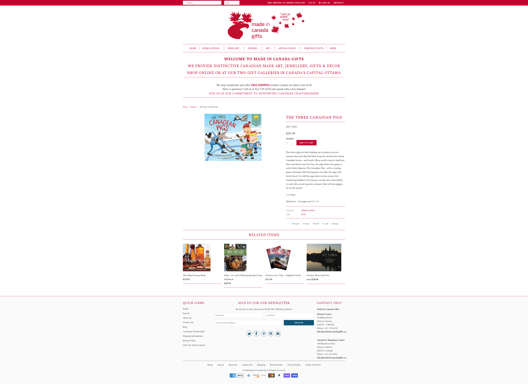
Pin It (317, 224)
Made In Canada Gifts (258, 370)
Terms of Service (313, 364)
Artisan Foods (286, 48)
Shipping (261, 364)
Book (303, 214)
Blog (185, 327)
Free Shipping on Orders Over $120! (286, 3)
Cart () (325, 3)
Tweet (296, 224)
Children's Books (308, 210)
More (333, 48)
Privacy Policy (294, 364)
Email (336, 224)
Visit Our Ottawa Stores (194, 345)
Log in (311, 3)
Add (326, 224)
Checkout (338, 3)
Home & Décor (210, 48)
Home (193, 48)
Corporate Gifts (314, 48)
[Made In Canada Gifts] (264, 25)
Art (268, 48)
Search (186, 313)
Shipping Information (193, 336)
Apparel (252, 48)
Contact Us (188, 322)
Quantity (290, 138)
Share (307, 224)
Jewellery (233, 48)
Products (193, 107)
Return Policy (189, 340)
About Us (187, 317)
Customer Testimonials (194, 331)
